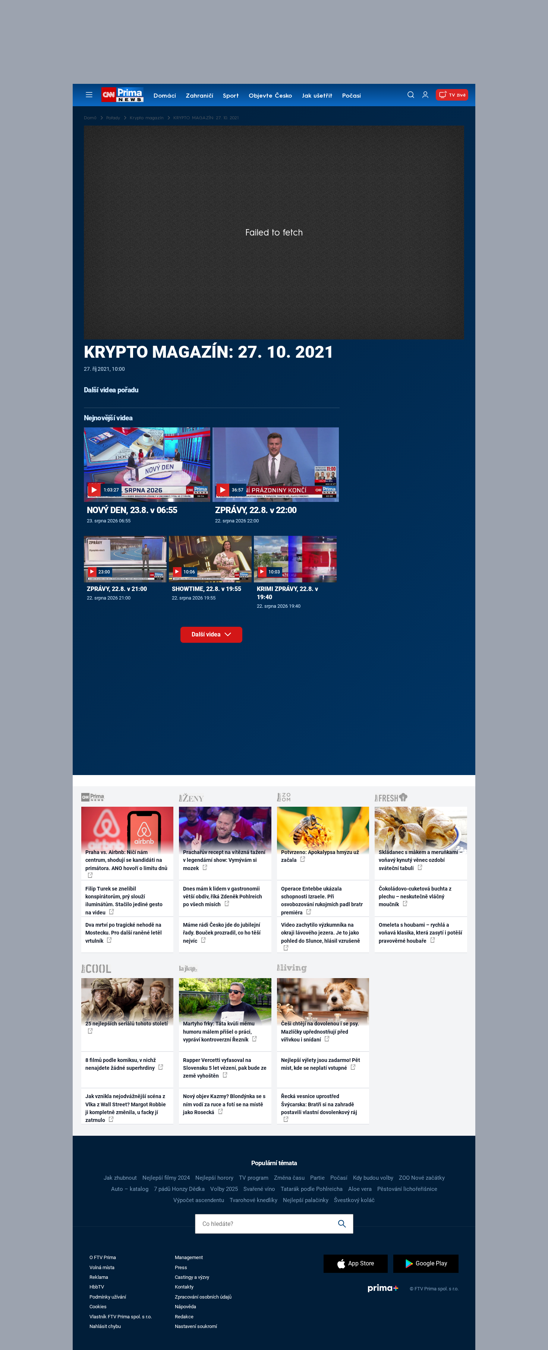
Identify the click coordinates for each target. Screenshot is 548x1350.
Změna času (289, 1177)
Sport (231, 96)
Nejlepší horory (214, 1177)
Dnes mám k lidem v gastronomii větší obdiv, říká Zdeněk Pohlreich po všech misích (222, 897)
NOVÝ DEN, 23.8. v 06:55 (132, 510)
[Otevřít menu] (89, 94)
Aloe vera (360, 1189)
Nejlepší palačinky (305, 1200)
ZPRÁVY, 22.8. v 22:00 (255, 510)
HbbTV (96, 1287)
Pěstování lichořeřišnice (407, 1189)
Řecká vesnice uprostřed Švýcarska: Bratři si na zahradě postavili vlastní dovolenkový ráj (319, 1104)
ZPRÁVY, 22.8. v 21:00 (117, 588)
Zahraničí (199, 96)
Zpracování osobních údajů (203, 1297)
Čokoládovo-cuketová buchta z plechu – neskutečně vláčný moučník (415, 897)
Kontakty (184, 1287)
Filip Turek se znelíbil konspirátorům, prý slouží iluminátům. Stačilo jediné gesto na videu (124, 901)
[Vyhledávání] (410, 94)
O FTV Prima (102, 1257)
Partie (317, 1177)
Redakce (184, 1316)
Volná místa (101, 1267)
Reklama (98, 1277)
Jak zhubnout (120, 1177)
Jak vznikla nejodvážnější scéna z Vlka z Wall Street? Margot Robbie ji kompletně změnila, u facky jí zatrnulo (125, 1108)
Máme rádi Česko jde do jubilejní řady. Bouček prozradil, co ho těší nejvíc (222, 933)
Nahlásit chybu (105, 1326)
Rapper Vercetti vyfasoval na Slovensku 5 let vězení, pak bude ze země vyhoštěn (225, 1068)
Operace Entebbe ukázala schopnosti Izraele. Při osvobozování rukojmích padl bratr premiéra (322, 901)
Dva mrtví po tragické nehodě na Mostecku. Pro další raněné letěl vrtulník (123, 933)
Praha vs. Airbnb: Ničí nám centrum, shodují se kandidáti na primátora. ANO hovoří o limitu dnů (126, 860)
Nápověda (185, 1306)
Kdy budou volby (373, 1177)
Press (181, 1267)
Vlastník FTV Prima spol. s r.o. (120, 1316)
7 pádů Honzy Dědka (179, 1189)
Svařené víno (259, 1189)
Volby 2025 (224, 1189)
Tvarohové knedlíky (253, 1200)
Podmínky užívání (107, 1297)
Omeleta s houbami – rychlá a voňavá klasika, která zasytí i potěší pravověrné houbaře (420, 933)
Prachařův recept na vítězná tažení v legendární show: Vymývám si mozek (224, 860)
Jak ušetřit (317, 96)
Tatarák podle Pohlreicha (312, 1189)
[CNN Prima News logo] (122, 94)
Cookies (98, 1306)
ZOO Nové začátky (422, 1177)
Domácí (165, 96)
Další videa (207, 634)
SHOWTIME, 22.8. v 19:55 (206, 588)
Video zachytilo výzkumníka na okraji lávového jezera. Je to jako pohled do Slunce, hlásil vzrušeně (320, 933)
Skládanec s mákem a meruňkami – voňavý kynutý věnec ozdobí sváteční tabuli (421, 860)
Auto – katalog (129, 1189)
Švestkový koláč (354, 1200)
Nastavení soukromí (196, 1326)
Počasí (351, 96)
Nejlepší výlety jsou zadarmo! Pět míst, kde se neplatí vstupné (320, 1064)
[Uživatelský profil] (425, 94)
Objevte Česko (270, 96)
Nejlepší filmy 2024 (166, 1177)
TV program (253, 1177)
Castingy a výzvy (192, 1277)
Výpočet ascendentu (198, 1200)
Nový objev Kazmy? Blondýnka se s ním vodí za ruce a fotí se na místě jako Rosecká (224, 1104)
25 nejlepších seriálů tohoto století (126, 1024)
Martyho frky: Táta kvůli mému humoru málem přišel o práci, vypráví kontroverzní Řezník (219, 1032)
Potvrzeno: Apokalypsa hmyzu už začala (320, 856)
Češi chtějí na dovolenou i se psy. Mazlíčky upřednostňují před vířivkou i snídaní (320, 1032)
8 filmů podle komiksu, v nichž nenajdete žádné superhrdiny (120, 1064)
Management (189, 1257)
